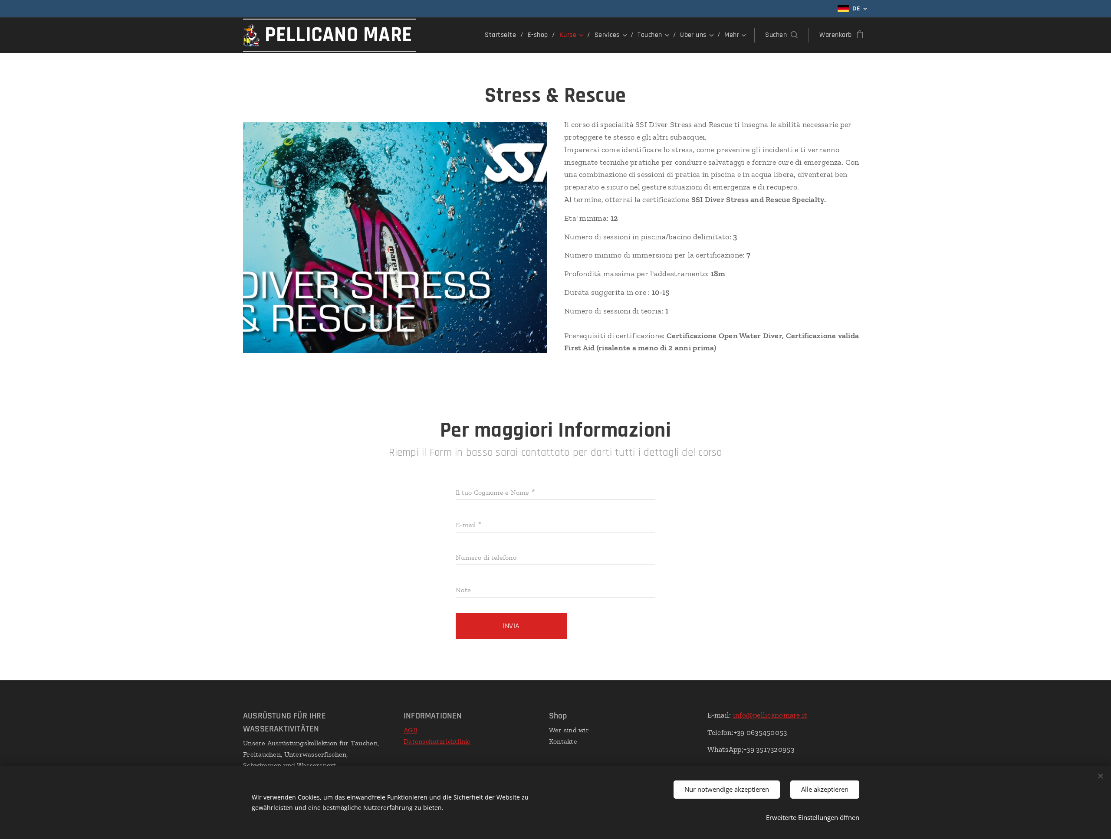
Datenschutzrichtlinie (437, 741)
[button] (781, 35)
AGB (410, 730)
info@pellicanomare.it (770, 715)
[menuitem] (503, 35)
